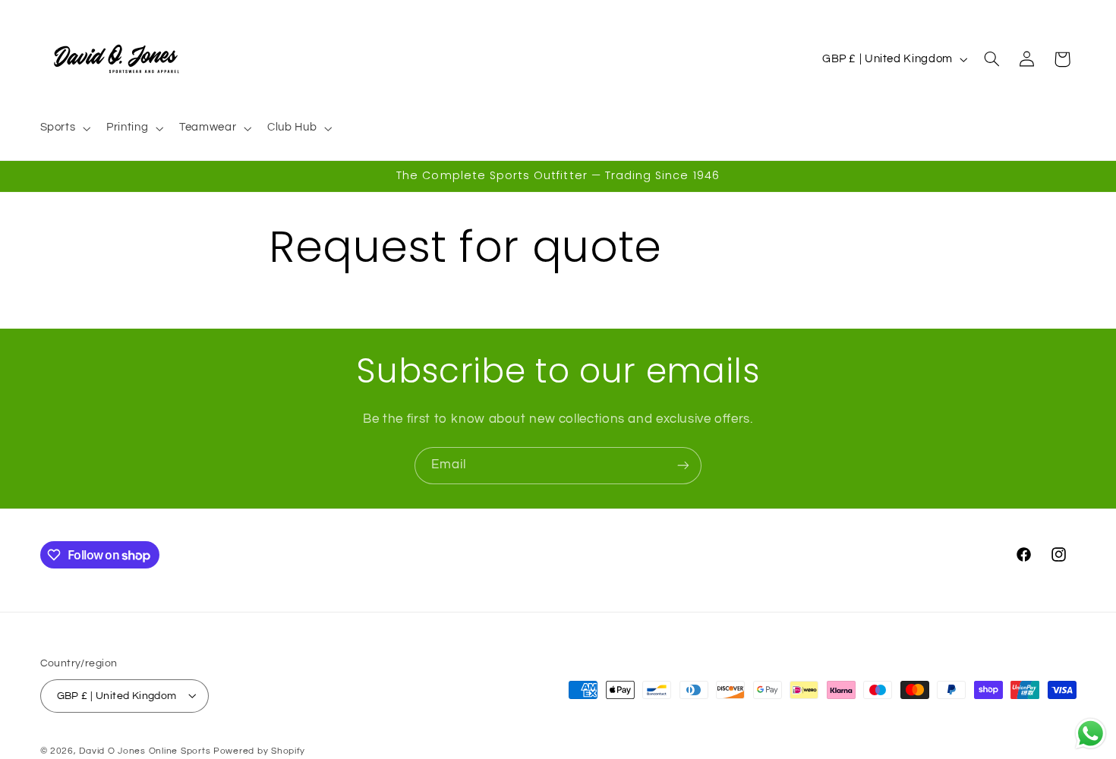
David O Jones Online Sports (144, 750)
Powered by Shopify (259, 750)
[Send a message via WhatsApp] (1090, 733)
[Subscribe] (683, 465)
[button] (63, 128)
